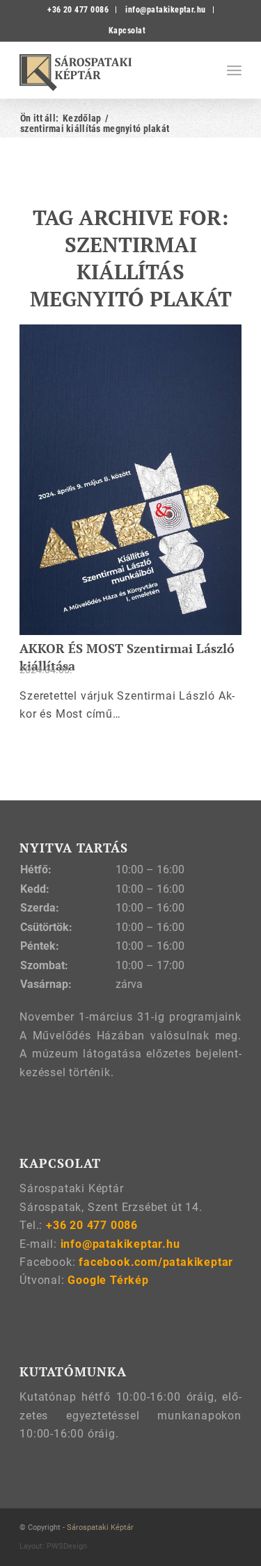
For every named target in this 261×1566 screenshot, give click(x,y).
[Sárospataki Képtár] (108, 70)
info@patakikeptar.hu (165, 10)
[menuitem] (78, 9)
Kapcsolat (127, 30)
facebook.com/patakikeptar (156, 1262)
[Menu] (234, 70)
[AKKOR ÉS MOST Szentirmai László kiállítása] (130, 479)
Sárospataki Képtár (100, 1527)
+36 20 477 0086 (78, 10)
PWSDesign (67, 1546)
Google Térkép (108, 1280)
